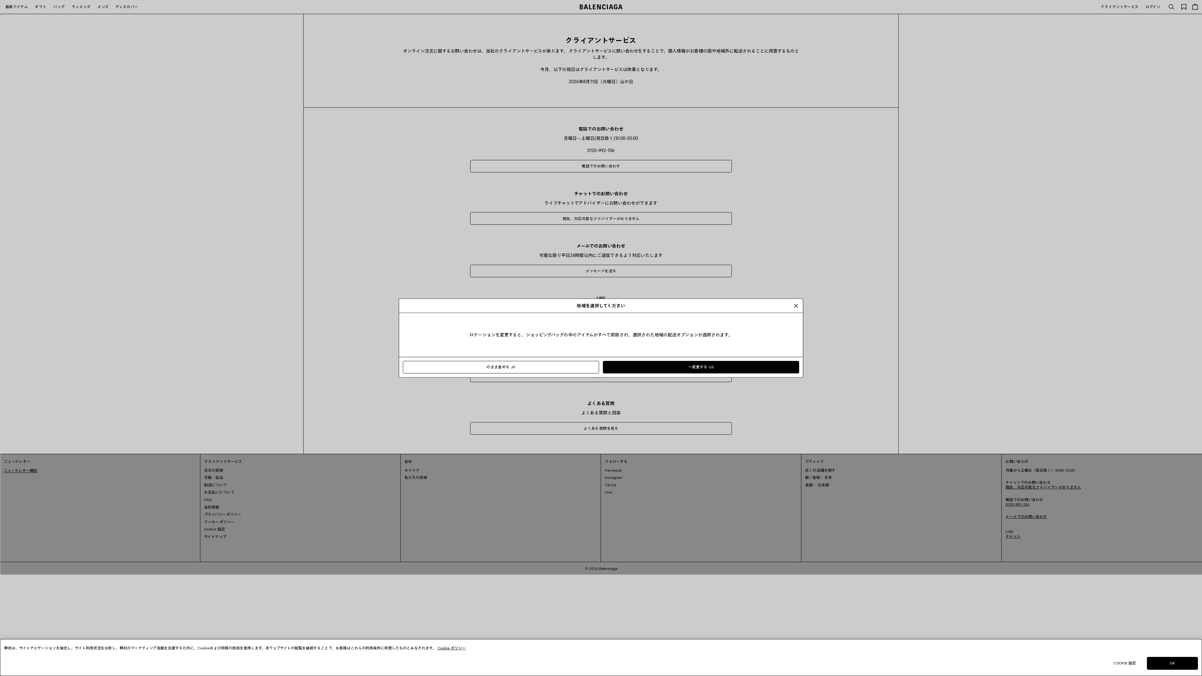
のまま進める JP (500, 367)
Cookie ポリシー (452, 648)
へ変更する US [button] (701, 367)
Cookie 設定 (1124, 663)
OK (1172, 663)
